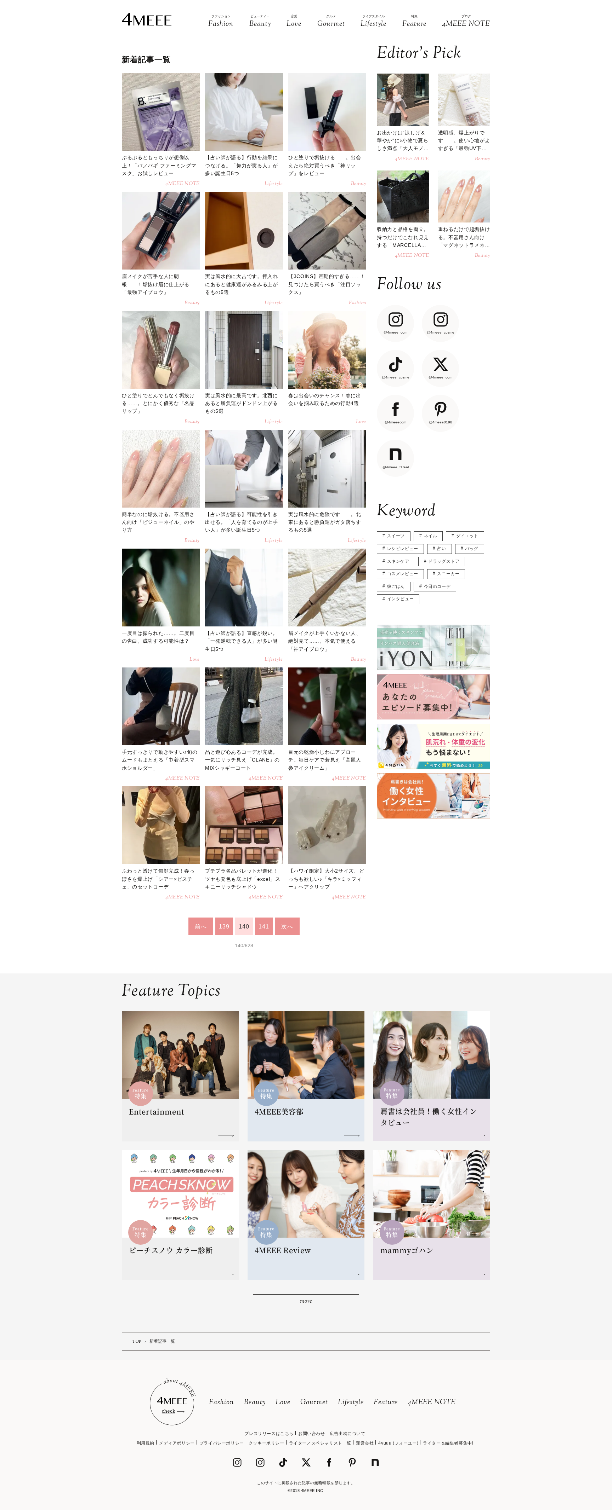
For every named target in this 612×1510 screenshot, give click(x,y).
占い (441, 548)
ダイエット (467, 535)
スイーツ (396, 535)
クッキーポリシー (266, 1443)
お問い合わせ (311, 1433)
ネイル (430, 535)
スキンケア (398, 561)
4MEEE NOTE (432, 1403)
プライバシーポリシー (221, 1443)
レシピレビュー (402, 548)
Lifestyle (351, 1403)
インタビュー (400, 598)
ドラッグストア (443, 561)
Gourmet (314, 1403)
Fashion (221, 1403)
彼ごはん (396, 586)
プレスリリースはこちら (269, 1433)
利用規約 (145, 1443)
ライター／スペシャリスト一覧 (320, 1443)
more (306, 1301)
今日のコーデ (437, 586)
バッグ (471, 548)
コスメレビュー (402, 573)
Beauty (255, 1403)
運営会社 (365, 1443)
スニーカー (448, 573)
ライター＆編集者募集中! (448, 1443)
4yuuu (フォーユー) (398, 1443)
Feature (386, 1403)
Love (283, 1403)
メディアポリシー (177, 1443)
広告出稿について (348, 1433)
